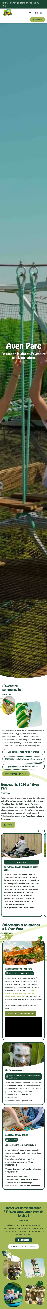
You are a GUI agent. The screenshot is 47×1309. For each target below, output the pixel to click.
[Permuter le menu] (30, 12)
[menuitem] (36, 12)
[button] (38, 831)
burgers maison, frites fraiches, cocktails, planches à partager (20, 993)
